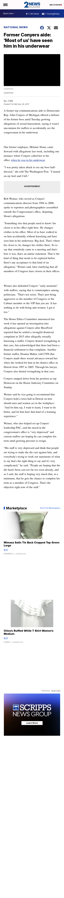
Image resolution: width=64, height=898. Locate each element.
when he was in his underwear (28, 160)
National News (16, 27)
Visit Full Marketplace (50, 508)
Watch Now (55, 5)
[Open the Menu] (5, 5)
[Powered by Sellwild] (55, 691)
